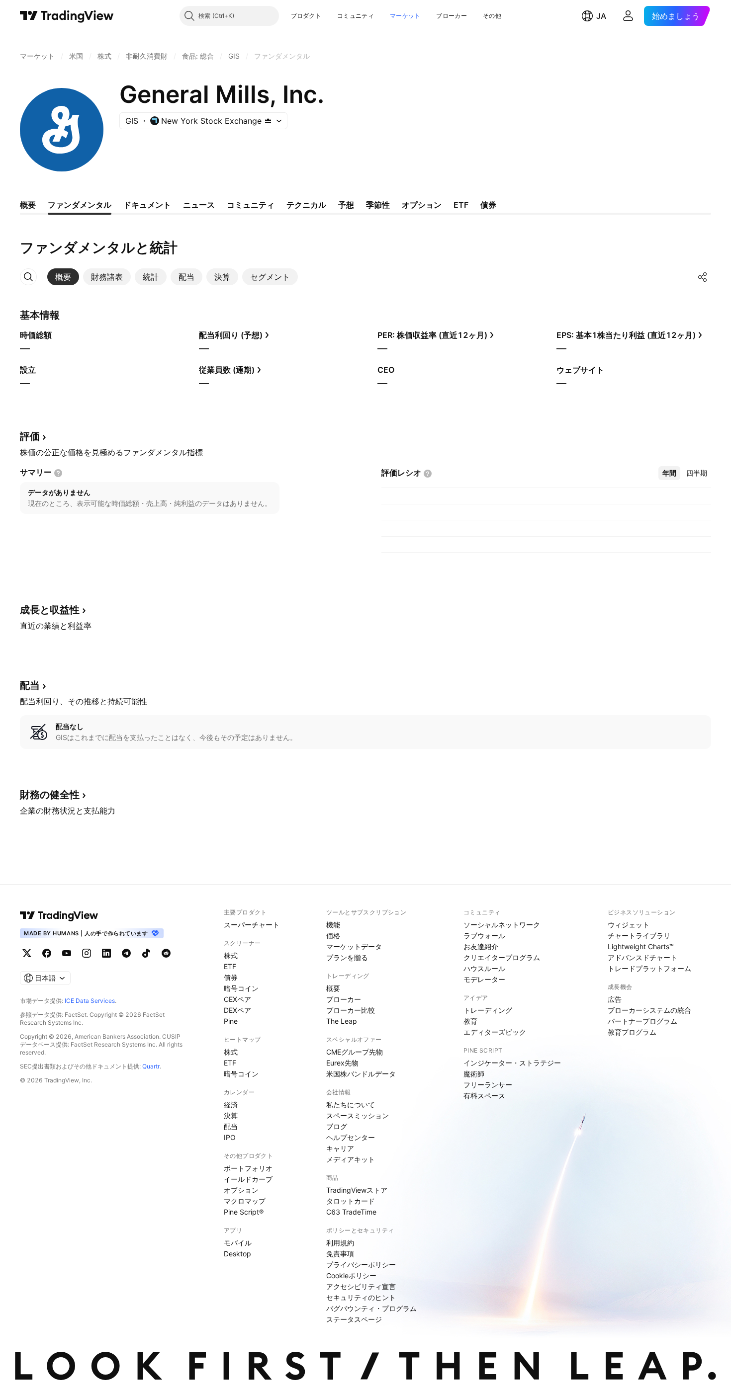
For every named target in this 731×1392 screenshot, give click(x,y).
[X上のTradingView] (27, 953)
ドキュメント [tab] (147, 205)
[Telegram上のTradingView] (126, 953)
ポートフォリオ (248, 1168)
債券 (231, 977)
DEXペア (237, 1010)
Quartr (151, 1066)
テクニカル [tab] (306, 205)
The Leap (341, 1021)
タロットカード (350, 1201)
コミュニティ (355, 15)
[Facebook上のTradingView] (47, 953)
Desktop (237, 1253)
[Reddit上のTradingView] (166, 953)
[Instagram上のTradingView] (86, 953)
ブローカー (451, 15)
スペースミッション (357, 1115)
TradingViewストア (356, 1190)
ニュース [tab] (199, 205)
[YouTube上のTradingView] (67, 953)
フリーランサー (487, 1084)
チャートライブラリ (639, 935)
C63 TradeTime (351, 1212)
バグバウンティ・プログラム (371, 1308)
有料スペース (484, 1095)
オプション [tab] (422, 205)
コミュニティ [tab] (250, 205)
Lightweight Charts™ (641, 946)
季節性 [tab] (378, 205)
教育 (470, 1021)
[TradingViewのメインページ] (67, 16)
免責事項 (340, 1253)
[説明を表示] (58, 473)
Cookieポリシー (351, 1275)
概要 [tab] (28, 205)
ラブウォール (484, 935)
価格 (333, 935)
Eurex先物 (342, 1063)
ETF (230, 966)
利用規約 (340, 1242)
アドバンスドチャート (642, 957)
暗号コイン (241, 988)
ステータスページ (354, 1319)
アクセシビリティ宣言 (361, 1286)
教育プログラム (632, 1032)
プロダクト (306, 15)
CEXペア (237, 999)
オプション (241, 1190)
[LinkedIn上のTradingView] (106, 953)
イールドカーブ (248, 1179)
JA (601, 16)
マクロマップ (245, 1201)
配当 (231, 1126)
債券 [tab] (488, 205)
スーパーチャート (251, 924)
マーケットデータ (354, 946)
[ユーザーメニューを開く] (628, 16)
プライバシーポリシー (361, 1264)
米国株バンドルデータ (361, 1073)
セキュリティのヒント (361, 1297)
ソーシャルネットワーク (501, 924)
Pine (231, 1021)
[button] (328, 16)
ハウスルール (484, 968)
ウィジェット (628, 924)
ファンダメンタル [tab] (79, 205)
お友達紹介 (480, 946)
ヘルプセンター (350, 1137)
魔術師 (473, 1073)
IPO (230, 1137)
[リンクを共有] (702, 276)
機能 (333, 924)
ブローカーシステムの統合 (649, 1010)
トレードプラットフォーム (649, 968)
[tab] (63, 276)
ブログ (336, 1126)
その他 (492, 15)
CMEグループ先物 (354, 1052)
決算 (231, 1115)
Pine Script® (244, 1212)
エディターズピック (494, 1032)
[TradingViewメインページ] (59, 915)
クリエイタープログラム (501, 957)
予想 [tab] (346, 205)
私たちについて (350, 1104)
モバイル (238, 1242)
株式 (231, 955)
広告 (615, 999)
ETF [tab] (461, 205)
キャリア (340, 1148)
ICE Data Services (90, 1000)
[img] (268, 120)
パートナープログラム (642, 1021)
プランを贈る (347, 957)
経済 (231, 1104)
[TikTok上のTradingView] (146, 953)
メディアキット (350, 1159)
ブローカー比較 (350, 1010)
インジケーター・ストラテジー (512, 1063)
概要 (333, 988)
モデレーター (484, 979)
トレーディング (487, 1010)
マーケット (405, 15)
